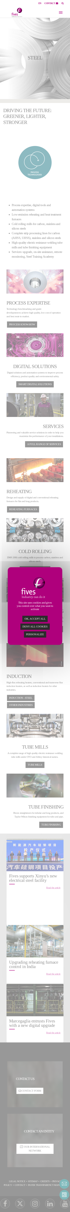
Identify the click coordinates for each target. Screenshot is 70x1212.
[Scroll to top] (64, 1204)
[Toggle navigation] (60, 12)
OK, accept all (35, 618)
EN (39, 3)
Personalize (35, 634)
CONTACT (49, 3)
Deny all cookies (35, 626)
